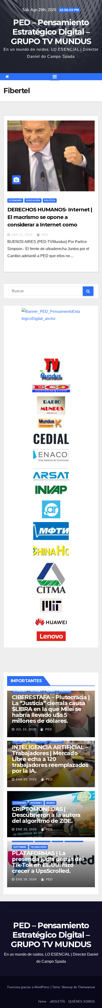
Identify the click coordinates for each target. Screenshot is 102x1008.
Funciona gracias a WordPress (29, 987)
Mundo (50, 691)
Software (20, 741)
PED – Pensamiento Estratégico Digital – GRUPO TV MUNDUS (51, 31)
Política (49, 200)
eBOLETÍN (57, 1001)
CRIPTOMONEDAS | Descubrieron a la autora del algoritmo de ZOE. (46, 815)
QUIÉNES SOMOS (81, 1001)
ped (44, 234)
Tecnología (38, 741)
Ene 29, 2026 (26, 779)
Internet (36, 691)
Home (42, 1001)
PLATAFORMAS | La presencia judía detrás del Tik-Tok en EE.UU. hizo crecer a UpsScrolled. (48, 862)
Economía (15, 200)
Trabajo (56, 741)
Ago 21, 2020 (21, 234)
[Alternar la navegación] (55, 76)
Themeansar (86, 987)
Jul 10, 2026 (26, 729)
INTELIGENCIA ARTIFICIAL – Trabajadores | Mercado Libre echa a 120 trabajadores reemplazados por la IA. (50, 759)
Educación (33, 200)
